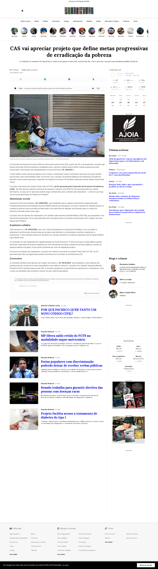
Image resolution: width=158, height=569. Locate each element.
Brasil (37, 21)
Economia (55, 21)
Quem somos (25, 21)
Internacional (77, 21)
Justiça (66, 21)
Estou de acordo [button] (146, 565)
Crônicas (126, 21)
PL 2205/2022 (42, 203)
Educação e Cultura (112, 21)
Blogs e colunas (118, 258)
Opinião (89, 21)
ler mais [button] (66, 565)
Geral (135, 21)
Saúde (98, 21)
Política (45, 21)
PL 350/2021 (67, 170)
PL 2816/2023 (65, 263)
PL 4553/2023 (31, 229)
